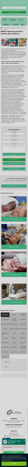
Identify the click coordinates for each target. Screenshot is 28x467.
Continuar (14, 463)
